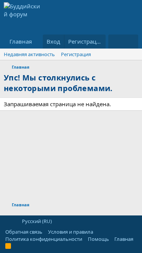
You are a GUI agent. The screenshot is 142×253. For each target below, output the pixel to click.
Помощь (98, 239)
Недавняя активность (29, 54)
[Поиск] (130, 42)
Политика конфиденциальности (43, 239)
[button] (8, 221)
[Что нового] (115, 42)
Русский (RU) (36, 221)
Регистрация (76, 54)
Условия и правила (70, 231)
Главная (20, 41)
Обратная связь (23, 231)
